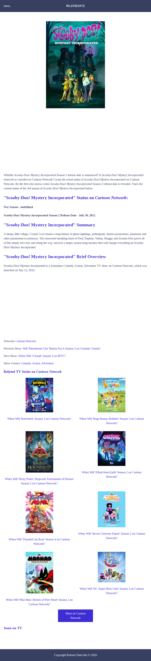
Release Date (74, 655)
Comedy (26, 363)
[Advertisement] (75, 140)
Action (36, 363)
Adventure (47, 363)
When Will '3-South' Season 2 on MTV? (42, 355)
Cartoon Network (25, 341)
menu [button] (7, 5)
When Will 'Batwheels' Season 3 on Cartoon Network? (39, 418)
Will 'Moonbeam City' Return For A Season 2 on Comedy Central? (62, 348)
